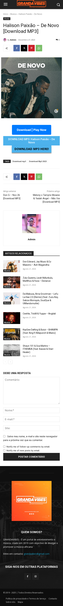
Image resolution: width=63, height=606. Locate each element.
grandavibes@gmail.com (36, 553)
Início (5, 14)
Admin (13, 40)
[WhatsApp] (39, 48)
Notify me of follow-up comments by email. (28, 446)
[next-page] (10, 362)
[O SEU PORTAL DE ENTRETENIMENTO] (31, 4)
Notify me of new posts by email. (23, 450)
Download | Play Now (31, 130)
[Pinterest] (31, 48)
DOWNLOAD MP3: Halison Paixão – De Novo (31, 140)
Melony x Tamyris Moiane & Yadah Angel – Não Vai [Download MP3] (46, 198)
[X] (24, 48)
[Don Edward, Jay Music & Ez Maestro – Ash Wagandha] (11, 266)
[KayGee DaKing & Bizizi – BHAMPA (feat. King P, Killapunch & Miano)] (11, 334)
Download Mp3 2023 (38, 161)
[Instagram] (35, 576)
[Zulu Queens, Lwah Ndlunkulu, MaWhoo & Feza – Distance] (11, 282)
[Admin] (5, 39)
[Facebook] (16, 48)
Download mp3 (19, 161)
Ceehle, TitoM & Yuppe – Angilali (39, 313)
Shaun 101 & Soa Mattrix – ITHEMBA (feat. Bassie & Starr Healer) (38, 349)
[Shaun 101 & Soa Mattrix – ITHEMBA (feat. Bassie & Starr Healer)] (11, 350)
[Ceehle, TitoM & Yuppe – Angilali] (11, 318)
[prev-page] (5, 362)
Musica (13, 14)
